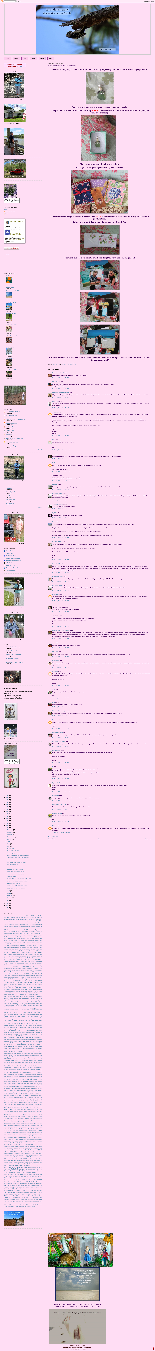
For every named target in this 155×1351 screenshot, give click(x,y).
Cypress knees (34, 984)
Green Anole (15, 1034)
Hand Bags (22, 1039)
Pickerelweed (27, 1109)
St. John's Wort (22, 1156)
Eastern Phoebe (22, 1000)
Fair (11, 1003)
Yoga (38, 1204)
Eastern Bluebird (8, 998)
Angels (5, 926)
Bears (31, 933)
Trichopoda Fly (22, 1172)
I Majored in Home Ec (12, 442)
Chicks (40, 970)
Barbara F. (55, 484)
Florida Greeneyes (35, 1010)
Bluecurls (6, 952)
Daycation (23, 987)
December (10, 830)
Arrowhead (21, 928)
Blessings (37, 943)
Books (40, 952)
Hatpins (37, 1041)
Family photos (35, 1003)
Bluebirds (40, 950)
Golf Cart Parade (19, 1027)
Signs (14, 1151)
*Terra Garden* (10, 358)
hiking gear (13, 1044)
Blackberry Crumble (19, 943)
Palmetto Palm (24, 1104)
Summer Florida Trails (30, 1160)
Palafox (5, 1104)
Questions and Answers (21, 1120)
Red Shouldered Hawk (10, 1127)
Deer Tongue (17, 989)
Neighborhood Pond (16, 1092)
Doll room (6, 993)
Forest (27, 1016)
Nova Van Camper (23, 1095)
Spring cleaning (32, 1155)
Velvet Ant (35, 1177)
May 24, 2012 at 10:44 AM (61, 480)
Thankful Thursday (13, 1167)
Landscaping (29, 1067)
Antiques (14, 926)
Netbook (23, 1092)
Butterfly (26, 958)
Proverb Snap (17, 1118)
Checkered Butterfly (37, 968)
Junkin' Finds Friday (26, 1062)
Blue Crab (35, 945)
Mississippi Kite (21, 1083)
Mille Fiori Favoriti (11, 302)
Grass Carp (39, 1029)
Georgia (31, 1022)
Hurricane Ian (27, 1055)
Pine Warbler (7, 1113)
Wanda (54, 826)
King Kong (22, 1065)
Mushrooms (30, 1090)
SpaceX (32, 1153)
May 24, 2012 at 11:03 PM (61, 728)
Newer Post (51, 839)
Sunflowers (25, 1162)
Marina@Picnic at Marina (59, 804)
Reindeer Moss (31, 1132)
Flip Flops (27, 1009)
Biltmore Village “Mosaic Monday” (16, 862)
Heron (37, 1043)
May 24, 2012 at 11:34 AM (61, 489)
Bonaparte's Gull (33, 952)
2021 (7, 807)
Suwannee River (22, 1163)
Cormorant (17, 980)
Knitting (9, 1067)
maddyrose (55, 401)
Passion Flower (11, 1106)
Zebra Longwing (8, 1206)
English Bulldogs (35, 1001)
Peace (21, 1106)
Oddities (6, 1099)
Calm (14, 959)
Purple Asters (33, 1118)
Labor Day (18, 1067)
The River (8, 276)
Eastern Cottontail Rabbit (31, 998)
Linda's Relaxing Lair (12, 423)
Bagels (32, 929)
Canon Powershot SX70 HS (15, 963)
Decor (28, 987)
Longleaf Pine (33, 1074)
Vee (53, 454)
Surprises (15, 1163)
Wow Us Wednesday (17, 1199)
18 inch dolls (22, 915)
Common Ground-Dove (10, 977)
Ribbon (27, 1134)
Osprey (33, 1100)
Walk (19, 1181)
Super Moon (10, 1163)
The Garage (37, 1167)
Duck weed (39, 994)
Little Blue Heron (13, 1072)
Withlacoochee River (10, 1196)
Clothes (36, 973)
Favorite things (22, 1005)
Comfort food (18, 975)
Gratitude (17, 1030)
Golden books (32, 1025)
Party (5, 1106)
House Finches (39, 1051)
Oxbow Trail (7, 1102)
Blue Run (11, 949)
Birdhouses (30, 936)
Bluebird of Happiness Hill (31, 950)
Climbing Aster (31, 973)
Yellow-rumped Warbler (31, 1204)
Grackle (25, 1029)
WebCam (32, 1183)
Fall (20, 1003)
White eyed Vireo (38, 1185)
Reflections (23, 1132)
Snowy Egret (10, 1153)
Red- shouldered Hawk (23, 1127)
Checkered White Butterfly (9, 970)
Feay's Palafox (39, 1005)
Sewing (35, 1146)
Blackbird (26, 943)
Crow (24, 984)
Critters (35, 982)
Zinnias (29, 1206)
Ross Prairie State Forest (29, 1139)
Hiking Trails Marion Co (12, 567)
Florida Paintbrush (18, 1012)
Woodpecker (10, 1197)
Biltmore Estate (24, 936)
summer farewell (21, 1160)
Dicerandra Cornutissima (9, 991)
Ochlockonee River (22, 1097)
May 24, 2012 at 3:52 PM (60, 590)
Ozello (11, 1102)
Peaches (25, 1106)
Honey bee (22, 1048)
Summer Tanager (8, 1162)
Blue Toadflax (36, 949)
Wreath (29, 1199)
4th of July (19, 917)
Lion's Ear (6, 1072)
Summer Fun (39, 1160)
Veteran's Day (15, 1179)
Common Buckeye (30, 975)
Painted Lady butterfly (20, 1102)
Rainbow (16, 1121)
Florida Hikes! (10, 553)
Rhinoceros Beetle (22, 1134)
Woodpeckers (16, 1197)
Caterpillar (15, 966)
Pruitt (22, 1118)
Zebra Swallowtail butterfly (19, 1206)
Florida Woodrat (26, 1014)
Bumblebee (35, 956)
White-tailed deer (20, 1188)
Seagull (16, 1146)
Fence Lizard (14, 1007)
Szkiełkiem (9, 434)
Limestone (35, 1071)
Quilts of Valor (34, 1120)
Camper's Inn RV (32, 959)
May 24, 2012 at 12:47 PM (61, 517)
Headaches (7, 1043)
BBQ (21, 933)
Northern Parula (14, 1095)
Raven (5, 1123)
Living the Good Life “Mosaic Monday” (18, 881)
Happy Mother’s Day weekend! (15, 871)
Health (12, 1043)
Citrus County (20, 973)
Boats (10, 952)
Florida (33, 1009)
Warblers (33, 1181)
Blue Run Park (17, 949)
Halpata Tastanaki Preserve (29, 1037)
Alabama (11, 919)
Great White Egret (37, 1032)
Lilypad (18, 1071)
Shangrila (32, 1148)
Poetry (24, 1114)
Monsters (11, 1085)
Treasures (39, 1170)
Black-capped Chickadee (25, 942)
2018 (7, 814)
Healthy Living (18, 1043)
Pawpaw (18, 1106)
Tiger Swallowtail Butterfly (34, 1169)
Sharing (36, 1148)
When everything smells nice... (15, 874)
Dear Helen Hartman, (12, 864)
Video (23, 1179)
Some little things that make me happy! (18, 855)
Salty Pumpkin (10, 430)
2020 (7, 809)
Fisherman (36, 1007)
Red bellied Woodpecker (10, 1125)
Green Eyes (32, 1034)
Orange (36, 1099)
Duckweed (10, 996)
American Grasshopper (26, 922)
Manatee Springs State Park (19, 1078)
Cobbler (5, 975)
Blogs (55, 364)
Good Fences (39, 1027)
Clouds (40, 973)
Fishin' (40, 1007)
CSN (29, 984)
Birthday (40, 936)
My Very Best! (10, 848)
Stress (37, 1158)
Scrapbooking (29, 1144)
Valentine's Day (8, 1177)
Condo (9, 979)
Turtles (5, 1176)
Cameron (54, 605)
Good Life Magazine (8, 1029)
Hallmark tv (39, 1036)
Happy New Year (30, 1041)
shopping (73, 364)
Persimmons (39, 1106)
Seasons (27, 1146)
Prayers (11, 1116)
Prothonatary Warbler (8, 1118)
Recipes (18, 1123)
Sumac (8, 1160)
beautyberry (7, 935)
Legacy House (30, 1069)
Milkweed (14, 1083)
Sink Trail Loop (24, 1151)
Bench (11, 936)
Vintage (35, 1179)
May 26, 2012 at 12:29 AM (61, 800)
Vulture (15, 1181)
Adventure (38, 917)
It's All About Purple (11, 446)
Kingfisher (27, 1065)
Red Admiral (39, 1123)
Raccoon (9, 1121)
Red (35, 1123)
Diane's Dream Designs (30, 989)
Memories (28, 1081)
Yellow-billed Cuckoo (8, 1204)
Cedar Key (35, 966)
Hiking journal (20, 1044)
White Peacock (19, 1187)
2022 (7, 804)
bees (19, 935)
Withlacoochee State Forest (23, 1195)
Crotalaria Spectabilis (18, 984)
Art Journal (33, 928)
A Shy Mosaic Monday (13, 850)
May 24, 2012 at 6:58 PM (60, 638)
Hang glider (33, 1039)
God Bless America (17, 1025)
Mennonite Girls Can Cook (13, 647)
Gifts (68, 364)
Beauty (39, 933)
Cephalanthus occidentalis (22, 968)
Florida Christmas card (19, 1010)
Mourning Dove (23, 1088)
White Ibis (6, 1187)
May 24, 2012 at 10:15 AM (61, 450)
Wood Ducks (35, 1195)
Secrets (31, 1146)
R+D (5, 209)
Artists (40, 928)
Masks (15, 1081)
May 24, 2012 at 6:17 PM (60, 626)
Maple (28, 1078)
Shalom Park (21, 1148)
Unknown (55, 412)
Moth (26, 1086)
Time (41, 1169)
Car (35, 963)
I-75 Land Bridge (25, 1057)
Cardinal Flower (12, 964)
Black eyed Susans (12, 940)
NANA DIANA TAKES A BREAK (14, 662)
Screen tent (36, 1144)
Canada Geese (8, 961)
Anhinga (9, 926)
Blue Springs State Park (27, 949)
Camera (23, 959)
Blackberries (10, 943)
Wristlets (36, 1199)
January (9, 898)
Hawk (40, 1041)
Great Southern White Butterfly (25, 1032)
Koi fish (14, 1067)
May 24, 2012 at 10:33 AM (61, 471)
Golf (14, 1027)
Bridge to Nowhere (29, 954)
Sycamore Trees (33, 1165)
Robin (15, 1137)
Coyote (39, 980)
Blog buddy (10, 945)
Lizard (28, 1072)
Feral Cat (21, 1007)
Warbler (28, 1181)
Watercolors (23, 1183)
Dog (32, 991)
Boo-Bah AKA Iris (57, 542)
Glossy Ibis (26, 1023)
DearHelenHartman (57, 732)
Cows (35, 980)
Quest (14, 1120)
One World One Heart (18, 1099)
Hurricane (6, 1055)
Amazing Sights (27, 921)
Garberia (6, 1022)
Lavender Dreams (16, 1069)
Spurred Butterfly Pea (9, 1156)
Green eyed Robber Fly (24, 1034)
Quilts (28, 1120)
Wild (26, 1188)
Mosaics (22, 1086)
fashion (15, 1005)
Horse (5, 1050)
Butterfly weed (33, 957)
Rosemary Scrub (7, 1139)
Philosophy (17, 1107)
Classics (25, 973)
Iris (41, 1058)
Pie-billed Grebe (38, 1109)
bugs (25, 956)
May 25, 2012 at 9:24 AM (60, 746)
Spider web (6, 1155)
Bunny (15, 957)
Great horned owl (14, 1032)
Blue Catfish (29, 945)
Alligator (22, 919)
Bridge (22, 954)
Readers (9, 1123)
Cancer (30, 961)
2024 (7, 800)
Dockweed (28, 991)
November (10, 832)
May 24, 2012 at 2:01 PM (60, 581)
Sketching (30, 1151)
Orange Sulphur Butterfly (21, 1100)
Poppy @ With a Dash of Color (60, 630)
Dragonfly (22, 994)
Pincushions (39, 1111)
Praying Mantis (16, 1116)
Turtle (40, 1174)
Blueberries (16, 950)
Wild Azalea (29, 1188)
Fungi (36, 1020)
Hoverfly (11, 1053)
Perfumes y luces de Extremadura (15, 419)
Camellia (18, 959)
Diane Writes (55, 660)
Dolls (11, 993)
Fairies (14, 1003)
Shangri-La (27, 1148)
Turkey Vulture (35, 1174)
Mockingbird (30, 1083)
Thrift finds (15, 1169)
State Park (29, 1156)
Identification (39, 1057)
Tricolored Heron (30, 1172)
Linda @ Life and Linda (58, 741)
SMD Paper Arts (10, 499)
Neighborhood (7, 1092)
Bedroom (13, 935)
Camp (26, 959)
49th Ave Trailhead (9, 917)
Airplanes (6, 919)
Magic (35, 1076)
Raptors (40, 1121)
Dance (40, 985)
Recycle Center (30, 1123)
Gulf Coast (13, 1036)
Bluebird (21, 950)
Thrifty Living (23, 1169)
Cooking (24, 979)
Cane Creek (35, 961)
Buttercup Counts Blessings (13, 654)
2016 (7, 818)
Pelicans (33, 1106)
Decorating (33, 987)
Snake (5, 1153)
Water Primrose (16, 1183)
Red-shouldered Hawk (34, 1128)
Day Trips (18, 987)
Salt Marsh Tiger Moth (32, 1141)
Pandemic (30, 1104)
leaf (21, 1069)
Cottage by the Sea (11, 492)
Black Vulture (16, 942)
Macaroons (31, 1076)
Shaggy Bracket (10, 1148)
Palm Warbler (17, 1104)
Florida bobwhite (10, 1010)
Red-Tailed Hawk (17, 1130)
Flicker (23, 1009)
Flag (8, 1009)
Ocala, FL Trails (10, 565)
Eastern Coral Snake (19, 998)
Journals (8, 1062)
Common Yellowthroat (31, 977)
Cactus (10, 959)
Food (18, 1016)
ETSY (59, 364)
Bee (16, 935)
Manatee (9, 1078)
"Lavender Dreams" (11, 313)
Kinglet (31, 1065)
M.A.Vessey (23, 1076)
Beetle (22, 935)
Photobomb (39, 1107)
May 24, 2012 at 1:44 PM (60, 559)
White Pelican (26, 1187)
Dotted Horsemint (31, 993)
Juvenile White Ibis (16, 1064)
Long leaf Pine (11, 1074)
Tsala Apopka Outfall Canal (13, 1174)
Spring (26, 1155)
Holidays (11, 1046)
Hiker (10, 1044)
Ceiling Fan (12, 968)
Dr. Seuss (17, 994)
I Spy (20, 1057)
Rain (12, 1121)
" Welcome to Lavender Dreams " (77, 6)
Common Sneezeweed (21, 977)
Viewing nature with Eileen (13, 291)
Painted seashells (38, 1102)
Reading (13, 1123)
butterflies (20, 958)
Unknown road (33, 1176)
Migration (9, 1083)
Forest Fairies (34, 1016)
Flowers (6, 1016)
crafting (15, 982)
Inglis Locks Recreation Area (17, 1058)
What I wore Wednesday (27, 1185)
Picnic (32, 1109)
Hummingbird (20, 1053)
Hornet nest (39, 1048)
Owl (36, 1100)
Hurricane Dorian (13, 1055)
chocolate (17, 971)
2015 (7, 821)
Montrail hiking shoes (19, 1085)
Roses (13, 1139)
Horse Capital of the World (15, 1050)
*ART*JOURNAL (10, 503)
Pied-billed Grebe (8, 1111)
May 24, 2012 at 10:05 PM (61, 707)
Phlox (22, 1107)
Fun (32, 1020)
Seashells (21, 1146)
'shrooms (6, 915)
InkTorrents (9, 488)
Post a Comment (53, 836)
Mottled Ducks (39, 1086)
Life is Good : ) (10, 427)
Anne (53, 642)
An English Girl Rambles (13, 411)
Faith (17, 1003)
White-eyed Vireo (11, 1188)
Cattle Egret (26, 966)
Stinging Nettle (19, 1158)
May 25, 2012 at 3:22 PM (60, 762)
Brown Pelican (7, 956)
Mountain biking (7, 1088)
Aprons (40, 926)
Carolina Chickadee (24, 964)
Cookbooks (15, 978)
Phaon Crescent (8, 1107)
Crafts (20, 982)
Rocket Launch (30, 1137)
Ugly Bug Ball (25, 1176)
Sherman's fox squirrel (18, 1149)
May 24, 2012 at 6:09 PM (60, 611)
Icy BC (54, 513)
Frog (19, 1020)
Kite (34, 1065)
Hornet (35, 1048)
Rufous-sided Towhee (13, 1141)
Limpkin (40, 1071)
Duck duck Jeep (32, 994)
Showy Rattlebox (8, 1151)
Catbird (10, 966)
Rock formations (21, 1137)
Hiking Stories (33, 1044)
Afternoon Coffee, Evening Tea (14, 438)
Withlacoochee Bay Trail (16, 1194)
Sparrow (36, 1153)
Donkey (24, 993)
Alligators (27, 919)
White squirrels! (11, 876)
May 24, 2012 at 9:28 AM (60, 397)
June (8, 844)
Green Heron (39, 1034)
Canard (25, 961)
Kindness (10, 1065)
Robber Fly (10, 1137)
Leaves (24, 1069)
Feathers (33, 1005)
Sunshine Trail (36, 1162)
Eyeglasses (6, 1003)
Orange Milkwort (12, 1100)
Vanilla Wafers (16, 1177)
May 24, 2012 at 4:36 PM (60, 601)
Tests (5, 1167)
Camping (39, 959)
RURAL (54, 463)
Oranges (29, 1100)
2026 (7, 795)
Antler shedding (19, 926)
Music (35, 1090)
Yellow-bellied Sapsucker (36, 1202)
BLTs (25, 945)
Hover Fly (6, 1053)
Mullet (15, 1090)
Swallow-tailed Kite (32, 1163)
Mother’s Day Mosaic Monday (15, 869)
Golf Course (27, 1027)
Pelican (29, 1106)
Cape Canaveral (25, 963)
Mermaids (40, 1081)
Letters (36, 1069)
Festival (29, 1007)
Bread (19, 954)
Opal (34, 1099)
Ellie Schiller (14, 1001)
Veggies (31, 1177)
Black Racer (28, 940)
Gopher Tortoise (18, 1029)
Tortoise (17, 1170)
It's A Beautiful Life (11, 370)
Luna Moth (18, 1076)
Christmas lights (13, 973)
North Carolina (33, 1092)
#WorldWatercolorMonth (13, 915)
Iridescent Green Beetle (35, 1058)
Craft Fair (9, 982)
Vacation (39, 1176)
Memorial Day (21, 1081)
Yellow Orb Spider (35, 1201)
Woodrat (22, 1197)
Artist (37, 928)
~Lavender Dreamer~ (10, 211)
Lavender (39, 1067)
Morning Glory (34, 1085)
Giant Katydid (37, 1022)
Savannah (36, 1142)
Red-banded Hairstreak (34, 1127)
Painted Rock (29, 1102)
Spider (40, 1153)
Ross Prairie (19, 1139)
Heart (23, 1043)
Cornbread (22, 980)
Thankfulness (23, 1167)
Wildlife (13, 1192)
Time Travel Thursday (9, 1170)
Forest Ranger (12, 1017)
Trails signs (30, 1170)
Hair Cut (34, 1036)
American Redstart (19, 924)
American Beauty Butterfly (14, 922)
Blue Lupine (29, 947)
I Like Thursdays (13, 1057)
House (20, 1051)
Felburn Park (7, 1007)
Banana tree (39, 931)
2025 (7, 797)
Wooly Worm (36, 1197)
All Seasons (16, 919)
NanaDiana (55, 651)
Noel (27, 1092)
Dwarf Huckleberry (30, 996)
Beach (24, 933)
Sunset (30, 1162)
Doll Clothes (39, 991)
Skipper (35, 1151)
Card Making (39, 963)
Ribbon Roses (33, 1134)
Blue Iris (14, 947)
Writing (40, 1199)
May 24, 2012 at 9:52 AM (60, 435)
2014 (7, 823)
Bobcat (14, 952)
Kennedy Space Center (27, 1064)
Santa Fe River (21, 1142)
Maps (37, 1078)
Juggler (12, 1062)
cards (17, 964)
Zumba (33, 1206)
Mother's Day (31, 1086)
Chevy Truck (32, 970)
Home (100, 839)
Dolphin (15, 993)
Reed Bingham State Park (14, 1132)
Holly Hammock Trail (20, 1046)
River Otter (32, 1135)
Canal (13, 961)
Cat (7, 966)
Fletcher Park (17, 1009)
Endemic (29, 1001)
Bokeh (27, 952)
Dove (37, 993)
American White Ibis (37, 924)
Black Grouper (21, 940)
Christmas (34, 971)
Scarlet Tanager (12, 1144)
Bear (28, 933)
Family (29, 1003)
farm (41, 1003)
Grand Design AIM (32, 1029)
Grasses (6, 1030)
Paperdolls (36, 1104)
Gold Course (25, 1025)
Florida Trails (9, 551)
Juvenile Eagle (34, 1062)
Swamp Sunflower (25, 1165)
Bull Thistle (29, 956)
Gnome (34, 1023)
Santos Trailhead (30, 1142)
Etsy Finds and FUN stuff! (14, 860)
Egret (10, 1001)
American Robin (27, 924)
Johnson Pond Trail (34, 1060)
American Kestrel (37, 923)
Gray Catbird (22, 1030)
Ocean (16, 1097)
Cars (37, 964)
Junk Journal (18, 1062)
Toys (20, 1170)
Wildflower (39, 1190)
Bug (23, 956)
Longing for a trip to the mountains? (17, 888)
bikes (18, 936)
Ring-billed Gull (7, 1135)
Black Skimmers (35, 940)
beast (35, 933)
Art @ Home (9, 495)
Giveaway (20, 1023)
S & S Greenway (23, 1141)
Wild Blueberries (36, 1188)
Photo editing (33, 1107)
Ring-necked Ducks (24, 1135)
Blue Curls (40, 945)
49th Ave (39, 915)
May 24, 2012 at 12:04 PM (61, 500)
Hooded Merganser (29, 1048)
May (8, 846)
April (8, 891)
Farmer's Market (8, 1005)
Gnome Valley (39, 1023)
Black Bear (23, 938)
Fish (32, 1007)
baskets (17, 933)
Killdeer (5, 1065)
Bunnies (11, 957)
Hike (40, 1043)
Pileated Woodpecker (24, 1111)
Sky (38, 1151)
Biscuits (6, 938)
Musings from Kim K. (58, 372)
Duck (26, 994)
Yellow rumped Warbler (12, 1202)
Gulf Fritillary (20, 1036)
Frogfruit (22, 1020)
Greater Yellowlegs (8, 1034)
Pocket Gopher (19, 1114)
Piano (15, 1109)
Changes (30, 968)
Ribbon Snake (39, 1134)
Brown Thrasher (15, 956)
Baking (13, 931)
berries (14, 936)
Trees (17, 1172)
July (8, 841)
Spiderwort (12, 1155)
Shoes (26, 1149)
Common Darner (38, 975)
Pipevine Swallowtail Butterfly (35, 1113)
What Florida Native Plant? (13, 560)
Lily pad (14, 1071)
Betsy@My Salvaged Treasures (60, 392)
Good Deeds (33, 1027)
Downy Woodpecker (9, 994)
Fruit (29, 1020)
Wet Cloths (18, 1185)
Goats (10, 1025)
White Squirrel (32, 1187)
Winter (40, 1192)
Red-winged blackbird (28, 1130)
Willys (20, 1192)
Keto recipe (39, 1064)
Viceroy (20, 1179)
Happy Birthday (14, 1041)
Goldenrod (6, 1027)
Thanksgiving (31, 1167)
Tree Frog (6, 1172)
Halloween (6, 1037)
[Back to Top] (153, 1349)
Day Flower (12, 987)
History (38, 1044)
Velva (53, 689)
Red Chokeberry (26, 1125)
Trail (27, 1170)
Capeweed (32, 963)
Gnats (30, 1023)
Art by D (28, 928)
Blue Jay (19, 947)
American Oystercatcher (9, 924)
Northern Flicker (23, 1093)
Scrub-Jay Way (10, 1146)
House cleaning (25, 1051)
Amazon (5, 922)
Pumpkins (26, 1118)
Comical (23, 975)
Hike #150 (6, 1044)
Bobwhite (23, 952)
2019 (7, 811)
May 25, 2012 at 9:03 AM (60, 737)
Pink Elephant (25, 1113)
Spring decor (39, 1155)
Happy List (21, 1041)
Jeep (8, 1060)
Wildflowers (7, 1192)
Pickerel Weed (20, 1109)
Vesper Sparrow (7, 1179)
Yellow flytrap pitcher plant (15, 1201)
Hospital (16, 1051)
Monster (6, 1085)
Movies (33, 1088)
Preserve (31, 1116)
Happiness (6, 1041)
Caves (31, 966)
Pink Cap (19, 1113)
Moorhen (27, 1085)
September (10, 837)
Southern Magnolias (24, 1153)
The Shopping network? (13, 853)
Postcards (36, 1114)
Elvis (18, 1001)
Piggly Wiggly (16, 1111)
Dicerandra (39, 989)
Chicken (37, 970)
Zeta (27, 1206)
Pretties (36, 1116)
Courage (27, 980)
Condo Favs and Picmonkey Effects (17, 885)
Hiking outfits (27, 1044)
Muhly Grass (10, 1090)
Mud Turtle (37, 1088)
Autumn (22, 929)
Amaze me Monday (18, 921)
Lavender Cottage (8, 1069)
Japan (5, 1060)
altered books (34, 919)
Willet (17, 1192)
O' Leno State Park (33, 1095)
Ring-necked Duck (15, 1135)
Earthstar (40, 996)
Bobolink (18, 952)
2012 (7, 828)
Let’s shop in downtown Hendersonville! (18, 857)
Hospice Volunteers (9, 1051)
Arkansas (12, 928)
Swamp (18, 1165)
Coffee (9, 975)
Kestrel (34, 1064)
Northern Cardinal (13, 1093)
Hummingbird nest (38, 1053)
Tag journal (39, 1165)
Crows (26, 984)
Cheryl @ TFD (56, 563)
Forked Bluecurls (25, 1017)
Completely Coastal (57, 576)
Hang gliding (39, 1039)
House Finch (32, 1051)
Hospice (40, 1050)
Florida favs (27, 1010)
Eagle (36, 996)
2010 (7, 903)
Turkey (30, 1174)
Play (15, 1114)
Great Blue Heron (30, 1030)
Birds (35, 937)
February (10, 895)
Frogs (26, 1020)
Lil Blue (9, 1071)
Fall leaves (24, 1003)
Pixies (11, 1114)
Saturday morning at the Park (15, 883)
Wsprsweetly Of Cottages (59, 711)
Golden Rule (39, 1025)
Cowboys (31, 980)
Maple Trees (33, 1078)
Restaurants (10, 1134)
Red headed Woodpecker (36, 1125)
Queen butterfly (8, 1120)
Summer (14, 1160)
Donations (19, 993)
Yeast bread (6, 1201)
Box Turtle (15, 954)
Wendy (13, 1185)
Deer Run (13, 989)
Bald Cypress (18, 931)
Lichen (5, 1071)
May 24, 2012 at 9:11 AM (60, 388)
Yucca (41, 1204)
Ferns (25, 1007)
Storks (27, 1158)
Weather (28, 1183)
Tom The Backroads (11, 415)
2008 (7, 908)
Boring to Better (8, 954)
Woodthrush (30, 1197)
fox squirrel (32, 1017)
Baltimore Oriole (32, 931)
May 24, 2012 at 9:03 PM (60, 685)
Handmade (27, 1039)
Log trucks (33, 1072)
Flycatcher (13, 1016)
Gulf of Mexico (28, 1036)
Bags (36, 930)
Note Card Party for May (13, 867)
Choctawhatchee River (25, 971)
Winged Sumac (25, 1192)
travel (35, 1170)
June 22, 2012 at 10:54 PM (61, 832)
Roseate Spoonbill (38, 1137)
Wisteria (6, 1194)
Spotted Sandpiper (19, 1155)
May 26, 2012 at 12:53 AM (61, 809)
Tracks (23, 1170)
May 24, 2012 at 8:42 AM (60, 377)
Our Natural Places (11, 555)
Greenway (6, 1036)
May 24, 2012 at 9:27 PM (60, 698)
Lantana (35, 1067)
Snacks (40, 1151)
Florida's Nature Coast (36, 1014)
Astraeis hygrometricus (15, 929)
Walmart (24, 1181)
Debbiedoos (55, 795)
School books (22, 1144)
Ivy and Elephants (57, 783)
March (9, 893)
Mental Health (34, 1081)
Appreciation (35, 926)
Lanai (23, 1067)
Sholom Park (31, 1149)
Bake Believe (7, 931)
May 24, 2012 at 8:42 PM (60, 656)
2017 (7, 816)
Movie (28, 1088)
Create (30, 982)
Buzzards (6, 959)
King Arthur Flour (16, 1065)
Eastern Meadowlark (13, 1000)
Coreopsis (12, 980)
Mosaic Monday (14, 1086)
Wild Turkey (33, 1190)
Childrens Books (9, 972)
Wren (32, 1199)
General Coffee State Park (23, 1022)
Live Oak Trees (23, 1072)
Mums (18, 1090)
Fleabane (12, 1009)
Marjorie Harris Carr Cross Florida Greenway (25, 1079)
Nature (40, 1090)
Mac (28, 1076)
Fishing (5, 1009)
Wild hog (8, 1190)
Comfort (13, 975)
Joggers (16, 1060)
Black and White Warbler (14, 938)
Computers (39, 977)
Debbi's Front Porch (11, 336)
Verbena (40, 1177)
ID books (34, 1057)
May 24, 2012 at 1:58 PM (60, 572)
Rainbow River (22, 1121)
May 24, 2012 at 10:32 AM (61, 459)
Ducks (5, 996)
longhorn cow (27, 1074)
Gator (15, 1022)
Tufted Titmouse (24, 1174)
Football (23, 1016)
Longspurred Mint (11, 1076)
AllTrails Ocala (10, 563)
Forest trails (18, 1017)
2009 (7, 905)
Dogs (35, 991)
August (9, 839)
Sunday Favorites (18, 1162)
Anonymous (55, 594)
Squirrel (16, 1156)
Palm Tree (10, 1104)
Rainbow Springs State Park (32, 1121)
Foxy (36, 1017)
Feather (29, 1005)
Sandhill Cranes (12, 1142)
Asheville (6, 930)
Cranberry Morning (57, 504)
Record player (24, 1123)
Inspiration (26, 1058)
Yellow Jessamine (26, 1201)
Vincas (30, 1179)
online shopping (28, 1099)
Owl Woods (39, 1100)
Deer (38, 987)
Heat (26, 1043)
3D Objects (34, 915)
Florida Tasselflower (8, 1014)
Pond (28, 1114)
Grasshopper (11, 1030)
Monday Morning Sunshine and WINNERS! (19, 878)
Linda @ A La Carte (57, 493)
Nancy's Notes (56, 750)
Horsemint (31, 1050)
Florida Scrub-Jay (37, 1012)
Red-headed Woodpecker (21, 1128)
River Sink (37, 1135)
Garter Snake (11, 1022)
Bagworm (40, 929)
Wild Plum (20, 1190)
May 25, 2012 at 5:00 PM (60, 779)
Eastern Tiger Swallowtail (31, 1000)
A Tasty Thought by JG (12, 658)
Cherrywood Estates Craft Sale (22, 970)
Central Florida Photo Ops (13, 558)
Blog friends (16, 945)
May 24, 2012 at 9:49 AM (60, 408)
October (9, 834)
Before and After (28, 935)
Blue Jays (24, 947)
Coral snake (6, 980)
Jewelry (12, 1060)
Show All (40, 381)
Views (27, 1179)
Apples (30, 926)
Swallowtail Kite (12, 1165)
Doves (40, 993)
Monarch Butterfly (38, 1083)
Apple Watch (26, 926)
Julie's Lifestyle (10, 347)
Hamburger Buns (15, 1039)
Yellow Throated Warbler (24, 1202)
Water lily (10, 1183)
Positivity (31, 1114)
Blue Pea (35, 947)
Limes (30, 1071)
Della (53, 521)
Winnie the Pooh (33, 1192)
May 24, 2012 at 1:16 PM (60, 538)
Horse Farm (25, 1050)
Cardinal (6, 964)
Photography (8, 1109)
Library (40, 1069)
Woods (25, 1197)
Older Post (148, 839)
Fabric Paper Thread (11, 324)
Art (25, 928)
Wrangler (25, 1199)
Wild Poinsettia (26, 1190)
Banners (6, 933)
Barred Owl (11, 933)
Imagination (7, 1058)
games (40, 1020)
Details (22, 989)
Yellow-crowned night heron (20, 1204)
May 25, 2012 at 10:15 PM (61, 791)
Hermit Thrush (31, 1043)
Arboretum (7, 928)
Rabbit (5, 1121)
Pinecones (13, 1113)
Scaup (17, 1144)
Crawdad (25, 982)
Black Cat (29, 938)
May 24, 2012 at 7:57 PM (60, 647)
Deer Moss (8, 989)
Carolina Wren (32, 964)
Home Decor (34, 1046)
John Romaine (25, 1060)
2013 (7, 825)
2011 (7, 901)
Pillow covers (33, 1111)
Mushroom (23, 1090)
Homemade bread (15, 1048)
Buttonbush (39, 957)
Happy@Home (56, 381)
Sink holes (18, 1151)
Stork (24, 1158)
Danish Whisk (7, 987)
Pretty (40, 1116)
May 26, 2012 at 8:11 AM (60, 822)
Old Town (10, 1099)
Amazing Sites (37, 921)
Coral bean (30, 978)
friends (63, 364)
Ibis (31, 1057)
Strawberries (32, 1158)
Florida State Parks (11, 570)
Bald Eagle (25, 931)
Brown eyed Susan (38, 954)
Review (15, 1134)
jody (53, 702)
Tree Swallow (12, 1172)
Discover (18, 991)
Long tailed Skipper (19, 1074)
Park (40, 1104)
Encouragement (23, 1001)
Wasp (37, 1181)
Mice (5, 1083)
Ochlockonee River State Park (35, 1097)
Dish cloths (23, 991)
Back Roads (27, 930)
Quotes (40, 1120)
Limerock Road (25, 1071)
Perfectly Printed (57, 813)
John (20, 1060)
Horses (35, 1050)
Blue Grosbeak (8, 947)
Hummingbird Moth (28, 1053)
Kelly (53, 439)
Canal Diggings (20, 961)
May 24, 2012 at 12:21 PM (61, 509)
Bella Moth (36, 935)
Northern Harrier (33, 1093)
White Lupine (12, 1187)
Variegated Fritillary (24, 1177)
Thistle (8, 1169)
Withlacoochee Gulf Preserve (33, 1194)
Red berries (20, 1125)
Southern (17, 1153)
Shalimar (16, 1148)
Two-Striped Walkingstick (14, 1176)
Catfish (20, 966)
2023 (7, 802)
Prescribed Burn (25, 1116)
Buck (20, 956)
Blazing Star (31, 943)
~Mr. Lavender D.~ (9, 214)
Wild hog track (14, 1190)
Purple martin (39, 1118)
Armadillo (17, 928)
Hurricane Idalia (35, 1055)
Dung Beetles (16, 996)
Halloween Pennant (14, 1037)
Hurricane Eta (20, 1055)
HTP (15, 1053)
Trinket (36, 1172)
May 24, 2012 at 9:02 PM (60, 667)
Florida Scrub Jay (27, 1012)
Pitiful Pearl (7, 1114)
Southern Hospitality (11, 650)
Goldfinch (11, 1027)
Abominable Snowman (29, 917)
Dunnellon (22, 996)
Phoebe (27, 1107)
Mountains (15, 1088)
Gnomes (6, 1025)
